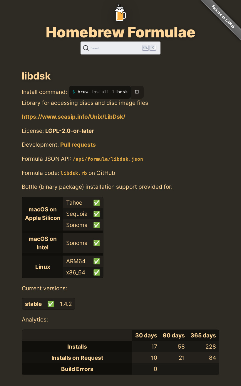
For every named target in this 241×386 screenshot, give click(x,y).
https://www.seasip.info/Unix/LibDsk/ (73, 116)
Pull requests (78, 144)
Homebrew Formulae (120, 32)
